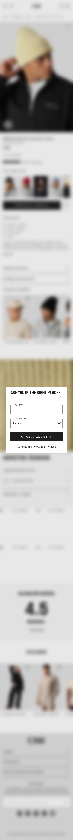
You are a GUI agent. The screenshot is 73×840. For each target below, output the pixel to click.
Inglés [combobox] (17, 423)
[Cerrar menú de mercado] (60, 397)
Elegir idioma (19, 418)
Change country (36, 437)
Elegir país (18, 405)
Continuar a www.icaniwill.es (36, 446)
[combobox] (36, 409)
